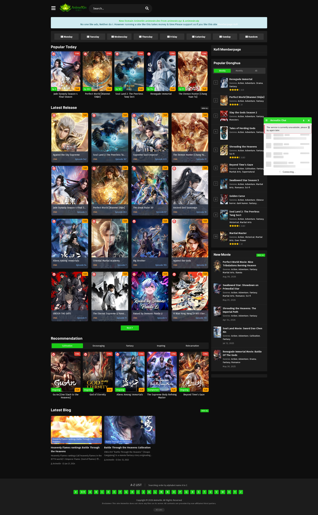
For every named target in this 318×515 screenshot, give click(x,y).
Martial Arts (235, 172)
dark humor (242, 203)
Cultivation (67, 345)
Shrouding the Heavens (243, 146)
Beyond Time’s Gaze (241, 164)
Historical (234, 222)
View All (205, 108)
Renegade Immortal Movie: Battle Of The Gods (242, 353)
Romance (239, 187)
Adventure (250, 83)
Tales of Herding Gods (242, 128)
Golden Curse (237, 196)
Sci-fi (232, 154)
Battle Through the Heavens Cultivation (127, 447)
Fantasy (129, 345)
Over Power (240, 240)
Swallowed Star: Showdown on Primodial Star (240, 287)
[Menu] (266, 120)
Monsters (234, 119)
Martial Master (238, 233)
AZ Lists (159, 510)
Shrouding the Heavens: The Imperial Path (239, 310)
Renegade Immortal (240, 79)
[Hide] (309, 120)
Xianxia (239, 272)
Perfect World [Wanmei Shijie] (246, 97)
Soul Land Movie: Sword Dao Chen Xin (242, 330)
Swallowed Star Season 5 (244, 180)
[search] (147, 8)
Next (129, 328)
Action (241, 83)
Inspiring (161, 345)
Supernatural (248, 172)
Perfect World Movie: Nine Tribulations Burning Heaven (239, 263)
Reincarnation (192, 345)
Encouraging (99, 345)
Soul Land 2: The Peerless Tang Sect (244, 213)
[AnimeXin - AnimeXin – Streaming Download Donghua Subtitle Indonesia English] (72, 10)
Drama (259, 83)
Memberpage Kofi (228, 24)
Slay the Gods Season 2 (243, 112)
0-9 (83, 492)
